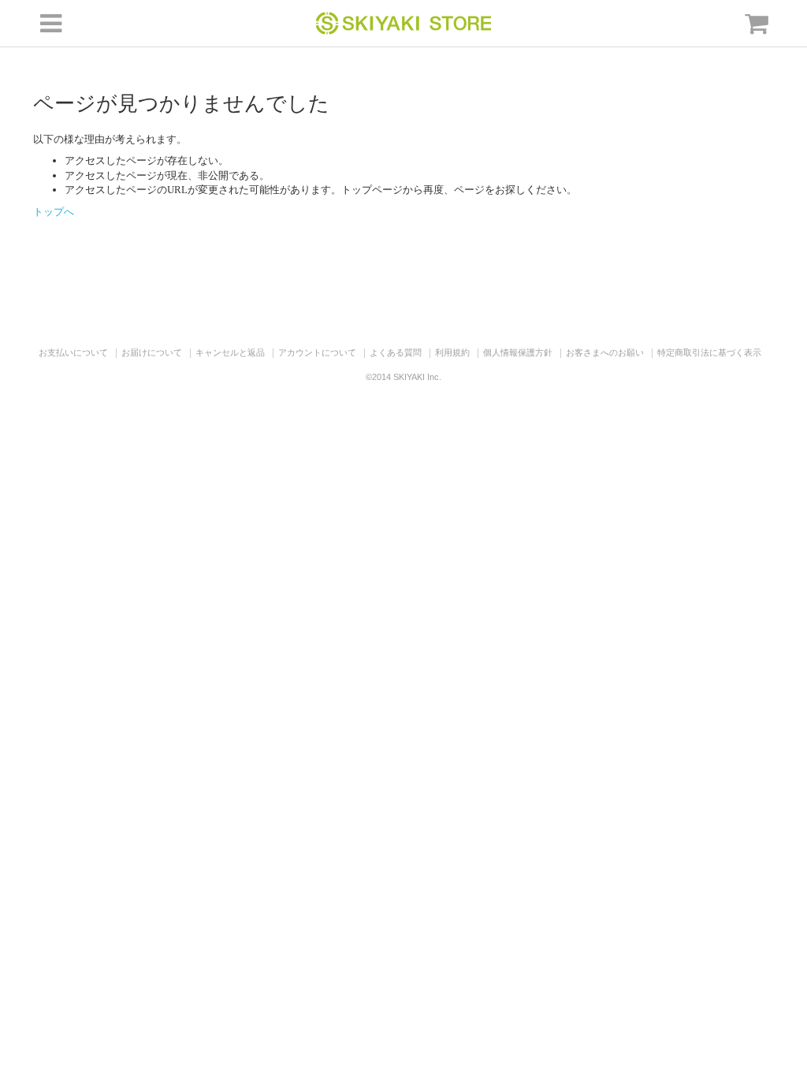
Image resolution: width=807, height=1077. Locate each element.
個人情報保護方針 (517, 352)
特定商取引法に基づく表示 (709, 352)
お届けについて (151, 352)
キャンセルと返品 (230, 352)
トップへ (53, 212)
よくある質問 (396, 352)
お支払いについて (73, 352)
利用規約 (452, 352)
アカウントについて (317, 352)
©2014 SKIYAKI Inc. (403, 377)
